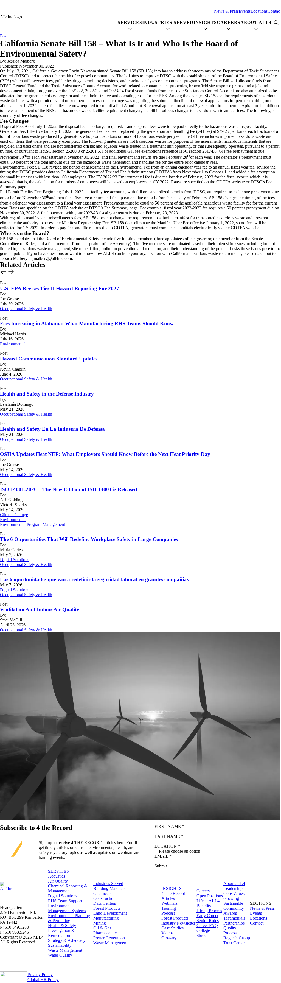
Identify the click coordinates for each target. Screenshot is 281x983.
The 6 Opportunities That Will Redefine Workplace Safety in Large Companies (89, 539)
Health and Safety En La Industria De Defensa (52, 429)
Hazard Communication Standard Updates (48, 359)
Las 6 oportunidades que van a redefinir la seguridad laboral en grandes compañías (94, 579)
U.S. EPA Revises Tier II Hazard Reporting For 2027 (59, 288)
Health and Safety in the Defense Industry (47, 394)
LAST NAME (168, 836)
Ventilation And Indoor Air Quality (39, 609)
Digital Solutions (14, 559)
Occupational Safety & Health (26, 308)
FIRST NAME (169, 826)
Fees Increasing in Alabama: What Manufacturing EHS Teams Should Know (87, 323)
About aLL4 (234, 883)
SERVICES (58, 871)
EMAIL (163, 856)
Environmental (13, 343)
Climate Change (14, 514)
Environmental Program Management (32, 524)
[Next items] (11, 272)
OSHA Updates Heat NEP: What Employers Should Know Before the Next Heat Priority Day (105, 454)
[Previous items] (3, 272)
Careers (203, 891)
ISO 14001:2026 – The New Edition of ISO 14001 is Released (68, 489)
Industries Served (108, 883)
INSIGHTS (171, 888)
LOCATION (167, 846)
